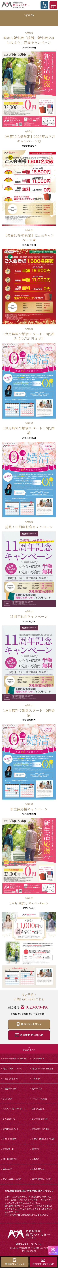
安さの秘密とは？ (38, 1108)
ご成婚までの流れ (10, 1088)
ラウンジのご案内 (9, 1139)
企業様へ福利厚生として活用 (43, 1139)
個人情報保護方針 (10, 1159)
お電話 (44, 7)
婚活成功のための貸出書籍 (42, 1068)
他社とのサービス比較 (40, 1128)
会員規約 (35, 1159)
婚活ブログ (7, 1169)
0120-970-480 (37, 1007)
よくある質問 (7, 1098)
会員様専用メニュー (39, 1169)
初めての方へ (37, 1088)
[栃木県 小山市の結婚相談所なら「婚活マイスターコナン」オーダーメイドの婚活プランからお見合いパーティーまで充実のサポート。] (14, 5)
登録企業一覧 (8, 1149)
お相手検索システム (10, 1128)
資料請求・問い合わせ (31, 1035)
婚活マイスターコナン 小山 (29, 1244)
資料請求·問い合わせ (43, 1264)
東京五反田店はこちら (40, 1179)
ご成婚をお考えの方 (10, 1078)
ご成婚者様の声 (38, 1058)
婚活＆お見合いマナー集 (12, 1068)
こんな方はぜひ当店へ (40, 1118)
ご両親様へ (36, 1078)
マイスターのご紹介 (39, 1098)
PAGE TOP (29, 1050)
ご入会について (9, 1118)
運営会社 (35, 1149)
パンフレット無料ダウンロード (14, 1108)
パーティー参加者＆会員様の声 (14, 1058)
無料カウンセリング (31, 1024)
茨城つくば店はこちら (11, 1179)
